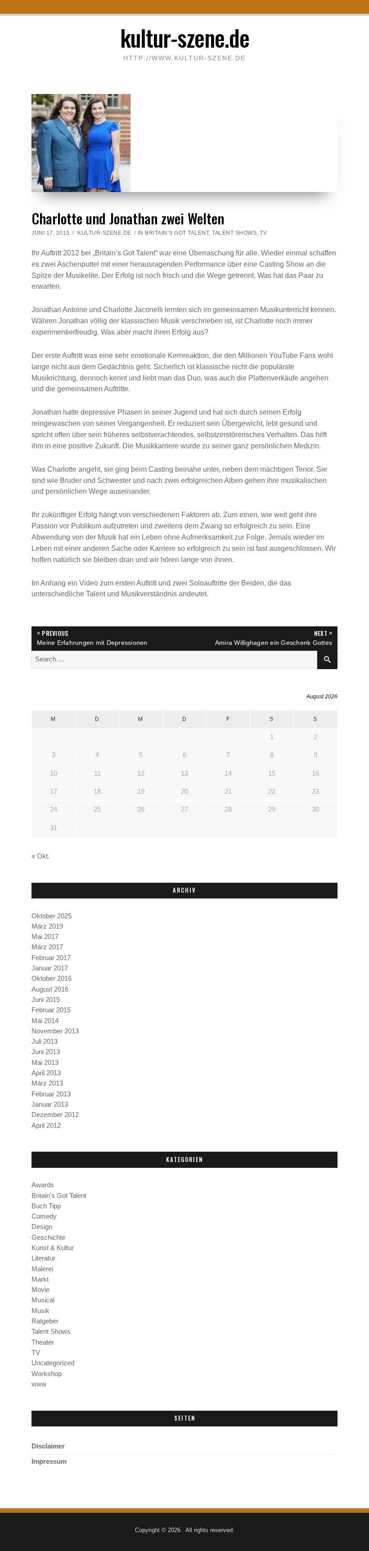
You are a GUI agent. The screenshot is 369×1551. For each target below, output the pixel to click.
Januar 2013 (50, 1104)
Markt (40, 1279)
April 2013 (46, 1073)
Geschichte (48, 1237)
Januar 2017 (50, 968)
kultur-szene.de (184, 37)
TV (263, 233)
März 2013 (47, 1083)
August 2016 (50, 989)
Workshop (47, 1373)
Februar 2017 (51, 957)
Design (42, 1226)
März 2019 (47, 926)
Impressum (49, 1461)
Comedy (44, 1216)
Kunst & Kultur (53, 1248)
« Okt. (41, 856)
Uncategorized (53, 1363)
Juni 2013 (46, 1051)
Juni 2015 (46, 999)
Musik (41, 1310)
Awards (43, 1185)
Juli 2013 (45, 1041)
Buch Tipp (46, 1206)
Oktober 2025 (52, 916)
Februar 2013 (51, 1094)
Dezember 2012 (55, 1114)
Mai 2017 (45, 936)
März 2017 (47, 947)
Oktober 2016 (52, 978)
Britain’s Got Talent (177, 233)
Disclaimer (48, 1446)
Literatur (43, 1258)
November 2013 (55, 1031)
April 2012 (46, 1125)
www (39, 1384)
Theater (43, 1342)
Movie (41, 1289)
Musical (43, 1300)
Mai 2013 (45, 1062)
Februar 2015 (51, 1010)
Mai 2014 (45, 1020)
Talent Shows (234, 233)
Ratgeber (45, 1321)
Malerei (42, 1269)
